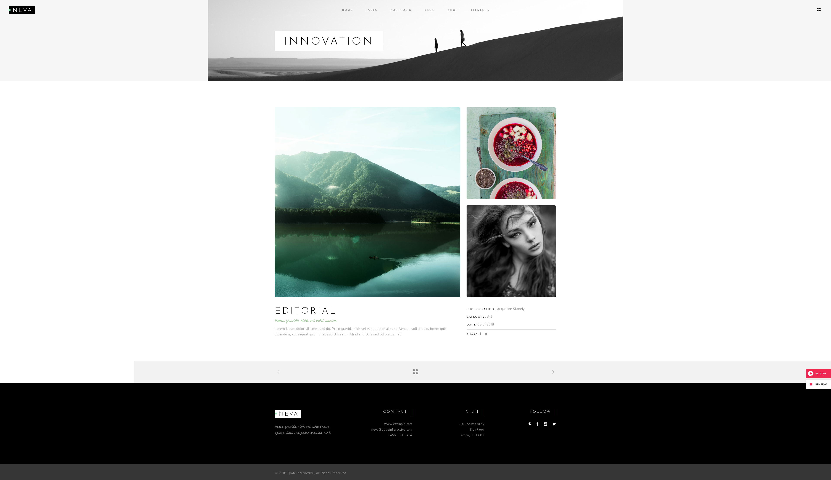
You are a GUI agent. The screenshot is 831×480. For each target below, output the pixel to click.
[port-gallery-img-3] (511, 153)
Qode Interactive (300, 473)
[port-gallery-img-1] (367, 202)
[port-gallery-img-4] (511, 251)
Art (489, 316)
